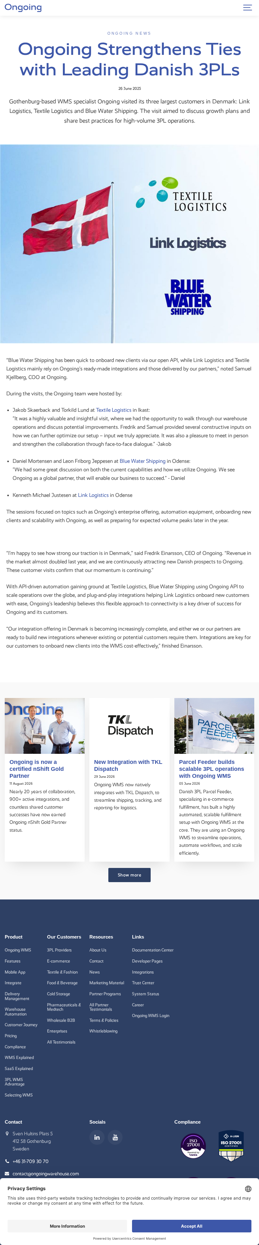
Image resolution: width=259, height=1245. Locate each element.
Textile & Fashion (62, 971)
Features (13, 960)
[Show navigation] (248, 8)
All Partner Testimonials (100, 1007)
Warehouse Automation (16, 1011)
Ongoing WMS (18, 949)
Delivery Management (17, 996)
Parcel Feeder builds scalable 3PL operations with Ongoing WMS (211, 769)
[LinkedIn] (97, 1137)
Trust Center (143, 982)
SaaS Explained (19, 1068)
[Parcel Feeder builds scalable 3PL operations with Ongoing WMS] (214, 726)
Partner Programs (105, 993)
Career (138, 1004)
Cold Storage (58, 993)
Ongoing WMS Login (150, 1015)
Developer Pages (147, 960)
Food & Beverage (62, 982)
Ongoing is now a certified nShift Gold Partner (36, 769)
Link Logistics (93, 495)
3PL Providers (59, 949)
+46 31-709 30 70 (31, 1161)
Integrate (13, 982)
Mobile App (15, 971)
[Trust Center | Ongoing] (193, 1163)
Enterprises (57, 1030)
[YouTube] (115, 1137)
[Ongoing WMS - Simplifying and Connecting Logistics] (23, 8)
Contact (96, 960)
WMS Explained (19, 1057)
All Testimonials (61, 1041)
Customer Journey (21, 1024)
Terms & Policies (103, 1020)
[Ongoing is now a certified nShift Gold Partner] (45, 726)
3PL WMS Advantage (15, 1082)
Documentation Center (152, 949)
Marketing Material (106, 982)
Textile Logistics (113, 410)
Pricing (11, 1035)
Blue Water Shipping (143, 461)
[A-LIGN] (231, 1167)
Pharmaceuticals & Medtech (64, 1007)
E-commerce (58, 960)
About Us (97, 949)
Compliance (15, 1046)
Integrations (143, 971)
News (94, 971)
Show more (130, 874)
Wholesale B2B (61, 1020)
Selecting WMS (19, 1094)
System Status (145, 993)
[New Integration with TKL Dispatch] (129, 726)
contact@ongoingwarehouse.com (46, 1174)
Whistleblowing (103, 1030)
